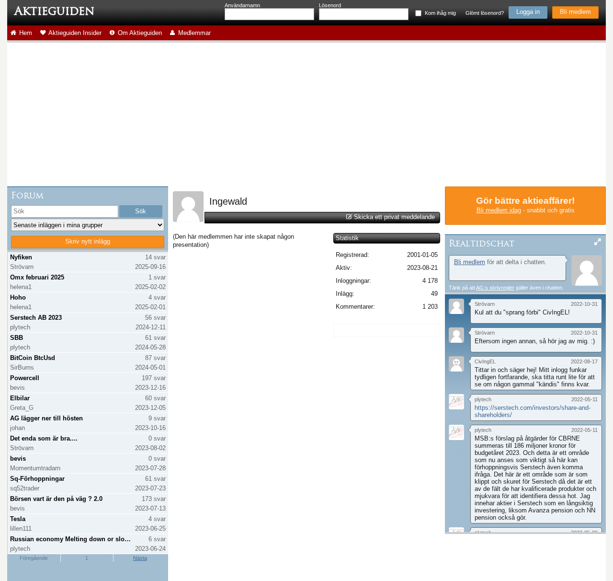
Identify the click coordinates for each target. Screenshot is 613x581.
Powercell (24, 378)
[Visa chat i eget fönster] (598, 242)
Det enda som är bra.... (44, 438)
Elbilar (20, 398)
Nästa (140, 558)
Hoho (18, 297)
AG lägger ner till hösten (46, 418)
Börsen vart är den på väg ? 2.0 (56, 498)
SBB (16, 337)
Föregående (34, 558)
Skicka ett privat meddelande (394, 217)
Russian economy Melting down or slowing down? (71, 539)
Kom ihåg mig (440, 13)
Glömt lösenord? (484, 13)
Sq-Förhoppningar (37, 478)
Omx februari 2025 (37, 277)
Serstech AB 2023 (36, 317)
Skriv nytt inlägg (87, 241)
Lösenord (330, 5)
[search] (64, 211)
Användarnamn (242, 5)
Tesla (17, 519)
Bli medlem (575, 11)
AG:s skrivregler (495, 287)
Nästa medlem (405, 196)
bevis (18, 458)
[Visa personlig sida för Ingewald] (188, 219)
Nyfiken (21, 257)
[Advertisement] (306, 114)
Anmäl (453, 317)
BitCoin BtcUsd (32, 357)
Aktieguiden (54, 11)
